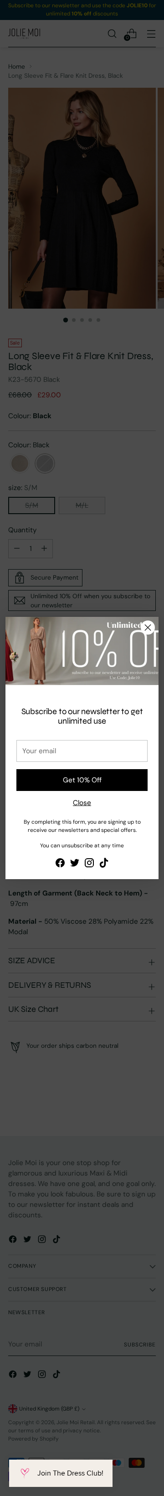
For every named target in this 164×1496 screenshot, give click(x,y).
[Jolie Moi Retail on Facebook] (60, 864)
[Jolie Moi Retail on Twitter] (74, 864)
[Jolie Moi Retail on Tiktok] (103, 864)
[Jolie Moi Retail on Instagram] (89, 864)
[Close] (148, 627)
